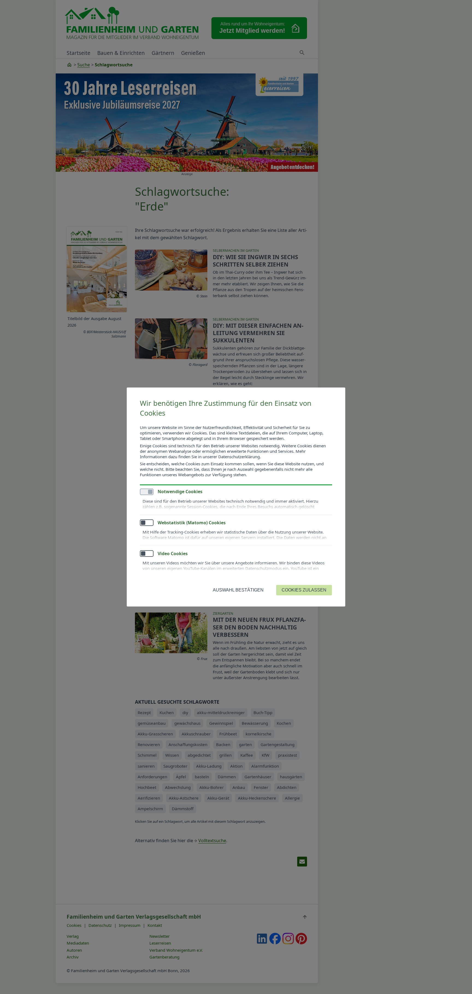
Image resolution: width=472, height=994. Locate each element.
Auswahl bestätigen (238, 590)
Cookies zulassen (304, 590)
